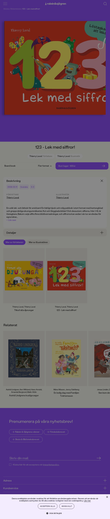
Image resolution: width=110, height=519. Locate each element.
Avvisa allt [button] (67, 506)
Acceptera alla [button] (47, 506)
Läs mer (87, 500)
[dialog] (55, 259)
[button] (55, 513)
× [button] (107, 497)
